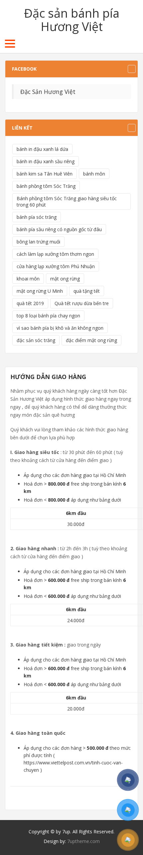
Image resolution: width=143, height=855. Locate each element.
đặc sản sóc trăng (36, 340)
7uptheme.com (83, 841)
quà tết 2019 (30, 303)
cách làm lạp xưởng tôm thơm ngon (55, 254)
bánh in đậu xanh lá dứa (42, 149)
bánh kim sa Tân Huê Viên (44, 174)
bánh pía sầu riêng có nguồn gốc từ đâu (59, 229)
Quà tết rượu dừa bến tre (82, 303)
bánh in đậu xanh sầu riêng (45, 161)
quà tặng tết (86, 291)
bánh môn (94, 174)
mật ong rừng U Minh (40, 291)
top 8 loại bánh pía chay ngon (48, 315)
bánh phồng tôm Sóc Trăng (46, 186)
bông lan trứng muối (38, 241)
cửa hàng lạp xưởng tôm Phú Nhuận (56, 266)
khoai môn (28, 278)
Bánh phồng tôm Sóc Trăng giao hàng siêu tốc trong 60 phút (67, 201)
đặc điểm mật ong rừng (91, 340)
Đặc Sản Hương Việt (47, 92)
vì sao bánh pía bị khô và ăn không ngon (60, 328)
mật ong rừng (65, 278)
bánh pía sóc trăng (37, 217)
